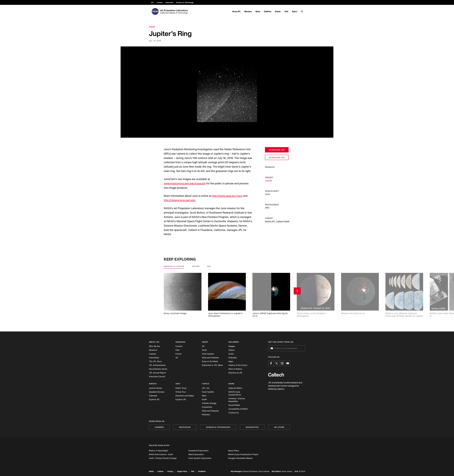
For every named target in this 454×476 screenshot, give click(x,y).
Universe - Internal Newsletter (236, 400)
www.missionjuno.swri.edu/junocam (185, 183)
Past (177, 350)
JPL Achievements (157, 365)
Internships (154, 357)
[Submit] (271, 348)
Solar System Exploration (199, 458)
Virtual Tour (180, 391)
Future (178, 353)
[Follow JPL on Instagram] (282, 363)
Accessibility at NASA (238, 408)
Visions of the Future (237, 365)
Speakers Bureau (156, 391)
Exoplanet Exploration (198, 450)
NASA (151, 471)
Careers (152, 353)
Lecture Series (155, 388)
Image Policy (182, 471)
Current (178, 346)
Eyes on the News (210, 361)
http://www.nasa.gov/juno (227, 196)
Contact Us (233, 412)
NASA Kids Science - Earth (161, 454)
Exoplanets (207, 407)
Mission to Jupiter (174, 266)
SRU (209, 266)
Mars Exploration (196, 454)
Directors (153, 350)
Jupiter (268, 180)
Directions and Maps (184, 395)
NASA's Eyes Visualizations (234, 393)
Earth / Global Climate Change (163, 458)
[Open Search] (302, 11)
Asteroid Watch (235, 388)
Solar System (208, 353)
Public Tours (180, 388)
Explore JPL (154, 399)
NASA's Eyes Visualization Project (243, 454)
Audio (231, 353)
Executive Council (157, 376)
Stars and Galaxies (210, 357)
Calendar (153, 395)
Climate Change (209, 403)
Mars (204, 395)
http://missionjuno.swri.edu (179, 200)
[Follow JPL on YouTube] (287, 363)
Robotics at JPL (235, 372)
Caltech (160, 471)
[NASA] (155, 11)
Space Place (233, 450)
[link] (227, 92)
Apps (230, 361)
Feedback (202, 471)
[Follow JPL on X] (276, 363)
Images (231, 346)
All (176, 357)
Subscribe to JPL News (212, 365)
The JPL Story (155, 361)
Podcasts (232, 357)
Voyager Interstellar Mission (240, 458)
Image (152, 27)
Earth (204, 350)
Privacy (170, 471)
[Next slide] (297, 291)
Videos (231, 350)
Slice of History (235, 369)
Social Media (234, 405)
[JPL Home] (174, 11)
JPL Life (205, 388)
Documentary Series (158, 369)
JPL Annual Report (157, 372)
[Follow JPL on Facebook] (271, 363)
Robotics (206, 414)
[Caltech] (276, 375)
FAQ (192, 471)
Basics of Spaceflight (158, 450)
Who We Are (154, 346)
